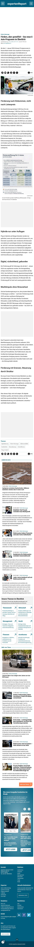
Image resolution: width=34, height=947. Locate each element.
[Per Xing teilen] (14, 73)
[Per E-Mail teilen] (2, 73)
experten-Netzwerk (5, 905)
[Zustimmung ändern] (3, 942)
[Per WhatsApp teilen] (8, 73)
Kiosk (3, 918)
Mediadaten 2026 (23, 895)
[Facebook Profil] (24, 915)
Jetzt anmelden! (5, 934)
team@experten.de (9, 907)
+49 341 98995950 (7, 873)
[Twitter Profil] (29, 915)
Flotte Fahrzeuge (5, 34)
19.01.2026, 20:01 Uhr (13, 41)
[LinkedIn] (19, 915)
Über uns (3, 903)
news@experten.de (5, 910)
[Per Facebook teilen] (11, 73)
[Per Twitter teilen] (17, 73)
